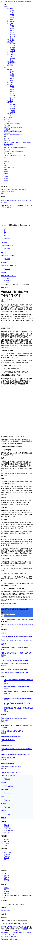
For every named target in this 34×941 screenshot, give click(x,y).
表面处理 (12, 58)
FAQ (5, 873)
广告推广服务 (7, 828)
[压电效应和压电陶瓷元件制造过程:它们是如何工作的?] (16, 749)
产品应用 (3, 733)
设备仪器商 (10, 42)
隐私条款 (23, 927)
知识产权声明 (16, 927)
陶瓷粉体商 (10, 8)
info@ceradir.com (5, 910)
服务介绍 (6, 859)
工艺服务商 (10, 54)
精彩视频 (9, 895)
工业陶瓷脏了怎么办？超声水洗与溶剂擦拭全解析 (14, 660)
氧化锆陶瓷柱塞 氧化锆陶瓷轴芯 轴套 (11, 736)
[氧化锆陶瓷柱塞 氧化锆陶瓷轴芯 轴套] (12, 731)
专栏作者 (3, 605)
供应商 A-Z (7, 856)
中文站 (6, 171)
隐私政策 (6, 881)
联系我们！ (9, 621)
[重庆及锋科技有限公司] (8, 740)
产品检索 (19, 200)
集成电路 (13, 603)
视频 (21, 190)
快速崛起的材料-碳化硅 (7, 763)
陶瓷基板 (8, 603)
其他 (11, 19)
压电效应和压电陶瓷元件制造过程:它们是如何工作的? (16, 754)
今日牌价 (6, 843)
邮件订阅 (6, 832)
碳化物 (12, 12)
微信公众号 (11, 624)
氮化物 (12, 14)
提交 (2, 616)
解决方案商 (10, 65)
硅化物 (12, 17)
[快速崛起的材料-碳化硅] (8, 758)
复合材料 (12, 36)
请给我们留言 (4, 917)
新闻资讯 (6, 893)
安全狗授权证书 (15, 930)
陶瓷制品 (9, 84)
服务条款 (6, 879)
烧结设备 (12, 47)
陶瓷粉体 (9, 69)
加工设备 (12, 49)
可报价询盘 (25, 200)
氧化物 (12, 10)
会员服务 (6, 827)
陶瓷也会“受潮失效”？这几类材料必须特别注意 (14, 669)
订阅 (2, 612)
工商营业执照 (10, 934)
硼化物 (12, 16)
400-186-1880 (4, 904)
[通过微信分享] (4, 301)
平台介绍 (6, 825)
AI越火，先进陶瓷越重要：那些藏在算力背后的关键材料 (16, 636)
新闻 (13, 190)
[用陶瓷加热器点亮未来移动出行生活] (11, 767)
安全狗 (25, 929)
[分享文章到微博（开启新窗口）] (5, 301)
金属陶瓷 (12, 34)
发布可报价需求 (5, 200)
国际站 (6, 173)
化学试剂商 (10, 64)
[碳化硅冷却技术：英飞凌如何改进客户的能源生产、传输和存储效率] (17, 720)
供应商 (6, 6)
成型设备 (12, 45)
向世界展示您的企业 (9, 830)
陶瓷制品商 (10, 23)
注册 (5, 165)
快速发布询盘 (7, 852)
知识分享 (6, 891)
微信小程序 (18, 624)
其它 (2, 742)
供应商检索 (13, 200)
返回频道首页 (4, 287)
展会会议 (17, 190)
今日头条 (24, 624)
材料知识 (3, 759)
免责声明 (9, 927)
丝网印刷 (3, 603)
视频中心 (6, 888)
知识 (24, 190)
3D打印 (12, 56)
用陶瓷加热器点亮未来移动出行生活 (11, 772)
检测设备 (12, 51)
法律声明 (3, 927)
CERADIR (3, 299)
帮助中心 (6, 875)
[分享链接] (7, 301)
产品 (5, 67)
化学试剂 (9, 115)
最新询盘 (6, 839)
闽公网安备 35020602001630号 (10, 936)
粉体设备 (12, 43)
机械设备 (9, 103)
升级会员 (12, 167)
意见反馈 (6, 877)
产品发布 (6, 845)
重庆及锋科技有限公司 (7, 745)
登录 (5, 163)
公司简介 (3, 722)
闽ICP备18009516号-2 (6, 932)
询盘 (10, 190)
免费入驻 (6, 841)
